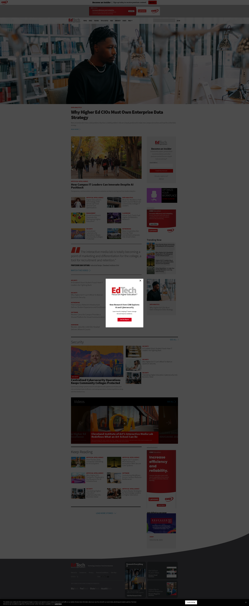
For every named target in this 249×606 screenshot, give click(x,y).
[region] (124, 602)
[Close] (246, 602)
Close (140, 280)
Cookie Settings (191, 602)
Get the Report (124, 319)
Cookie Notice (58, 604)
